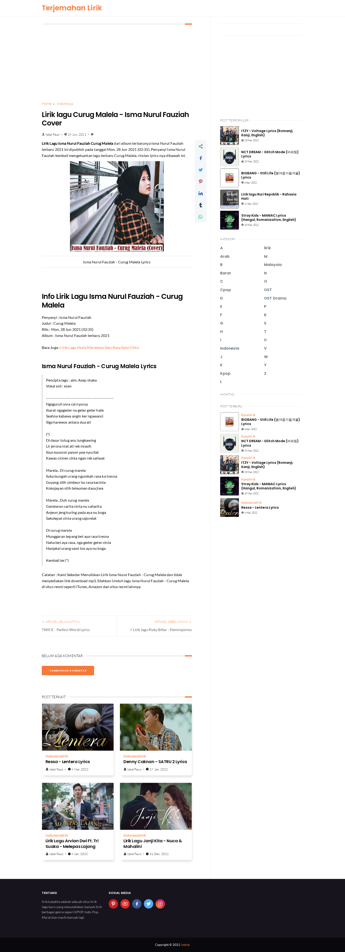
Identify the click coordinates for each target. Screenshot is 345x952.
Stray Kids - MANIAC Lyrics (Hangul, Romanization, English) (268, 217)
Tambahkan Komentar (68, 670)
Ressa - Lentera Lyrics (68, 762)
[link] (92, 134)
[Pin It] (201, 181)
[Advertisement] (117, 63)
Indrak (185, 945)
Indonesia (54, 756)
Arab (225, 256)
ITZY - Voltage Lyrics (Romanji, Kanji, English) (267, 133)
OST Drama (275, 298)
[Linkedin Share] (201, 193)
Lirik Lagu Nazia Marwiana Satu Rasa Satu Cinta (99, 347)
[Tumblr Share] (201, 205)
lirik (65, 756)
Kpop (225, 373)
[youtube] (125, 904)
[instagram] (160, 904)
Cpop (225, 290)
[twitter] (148, 904)
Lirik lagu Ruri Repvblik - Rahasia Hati (268, 196)
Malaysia (273, 264)
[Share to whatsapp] (201, 216)
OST (268, 290)
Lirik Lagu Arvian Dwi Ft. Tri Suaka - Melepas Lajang (72, 843)
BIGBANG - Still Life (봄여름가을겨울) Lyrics (270, 175)
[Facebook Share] (201, 158)
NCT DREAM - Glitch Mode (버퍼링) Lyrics (270, 154)
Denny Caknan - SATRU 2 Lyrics (155, 762)
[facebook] (137, 904)
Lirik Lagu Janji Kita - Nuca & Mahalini (152, 843)
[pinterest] (113, 904)
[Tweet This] (201, 170)
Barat (225, 273)
